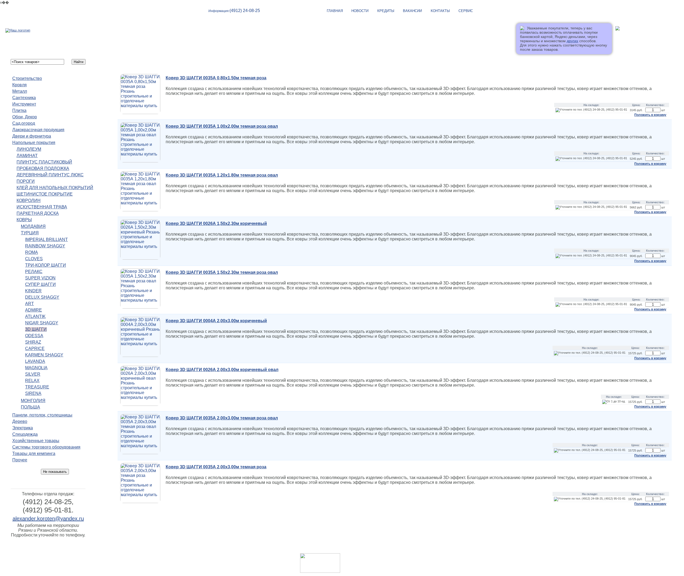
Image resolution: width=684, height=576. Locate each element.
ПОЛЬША (30, 407)
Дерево (19, 421)
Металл (19, 91)
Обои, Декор (24, 117)
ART (29, 303)
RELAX (32, 380)
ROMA (31, 252)
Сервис (465, 11)
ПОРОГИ (26, 181)
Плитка (19, 110)
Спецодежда (25, 434)
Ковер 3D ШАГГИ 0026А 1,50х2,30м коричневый (216, 223)
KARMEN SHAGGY (44, 355)
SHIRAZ (33, 342)
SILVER (32, 374)
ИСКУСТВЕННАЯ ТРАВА (42, 207)
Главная (360, 549)
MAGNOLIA (36, 367)
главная (335, 11)
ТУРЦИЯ (30, 233)
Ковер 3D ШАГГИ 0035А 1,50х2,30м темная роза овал (222, 272)
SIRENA (33, 393)
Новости (359, 11)
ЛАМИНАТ (27, 155)
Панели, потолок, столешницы (42, 415)
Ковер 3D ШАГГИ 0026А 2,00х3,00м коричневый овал (222, 369)
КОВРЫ (24, 219)
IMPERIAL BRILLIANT (46, 239)
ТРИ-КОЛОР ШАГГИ (45, 265)
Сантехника (24, 97)
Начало (117, 63)
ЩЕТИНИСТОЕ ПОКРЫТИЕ (45, 194)
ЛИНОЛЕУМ (29, 149)
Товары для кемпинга (33, 453)
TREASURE (37, 387)
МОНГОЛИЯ (33, 400)
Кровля (19, 85)
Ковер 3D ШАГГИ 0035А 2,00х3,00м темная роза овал (222, 418)
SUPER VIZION (40, 278)
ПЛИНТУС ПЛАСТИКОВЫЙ (44, 162)
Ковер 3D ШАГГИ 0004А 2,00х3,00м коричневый (216, 320)
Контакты (440, 11)
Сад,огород (23, 123)
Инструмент (24, 104)
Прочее (19, 460)
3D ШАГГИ (36, 329)
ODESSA (34, 335)
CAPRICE (35, 348)
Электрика (22, 428)
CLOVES (34, 258)
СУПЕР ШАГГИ (40, 284)
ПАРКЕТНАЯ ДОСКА (38, 213)
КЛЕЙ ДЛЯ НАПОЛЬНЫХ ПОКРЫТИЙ (55, 187)
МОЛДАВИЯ (33, 226)
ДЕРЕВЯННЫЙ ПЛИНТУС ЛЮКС (50, 175)
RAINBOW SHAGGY (45, 246)
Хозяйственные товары (35, 440)
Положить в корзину (650, 115)
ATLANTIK (35, 316)
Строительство (27, 78)
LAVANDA (35, 361)
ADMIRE (33, 310)
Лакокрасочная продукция (38, 129)
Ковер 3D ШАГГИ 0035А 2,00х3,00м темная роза (216, 467)
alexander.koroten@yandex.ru (48, 518)
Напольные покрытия (33, 142)
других (572, 41)
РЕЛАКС (33, 271)
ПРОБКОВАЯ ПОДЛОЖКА (43, 168)
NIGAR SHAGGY (41, 323)
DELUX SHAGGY (42, 297)
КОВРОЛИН (29, 200)
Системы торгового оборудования (46, 447)
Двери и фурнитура (31, 136)
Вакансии (412, 11)
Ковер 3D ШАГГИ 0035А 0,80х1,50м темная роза (216, 78)
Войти (620, 37)
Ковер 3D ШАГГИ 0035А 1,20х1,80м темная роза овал (222, 175)
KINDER (33, 291)
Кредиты (385, 11)
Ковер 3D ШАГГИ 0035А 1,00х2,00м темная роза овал (222, 126)
